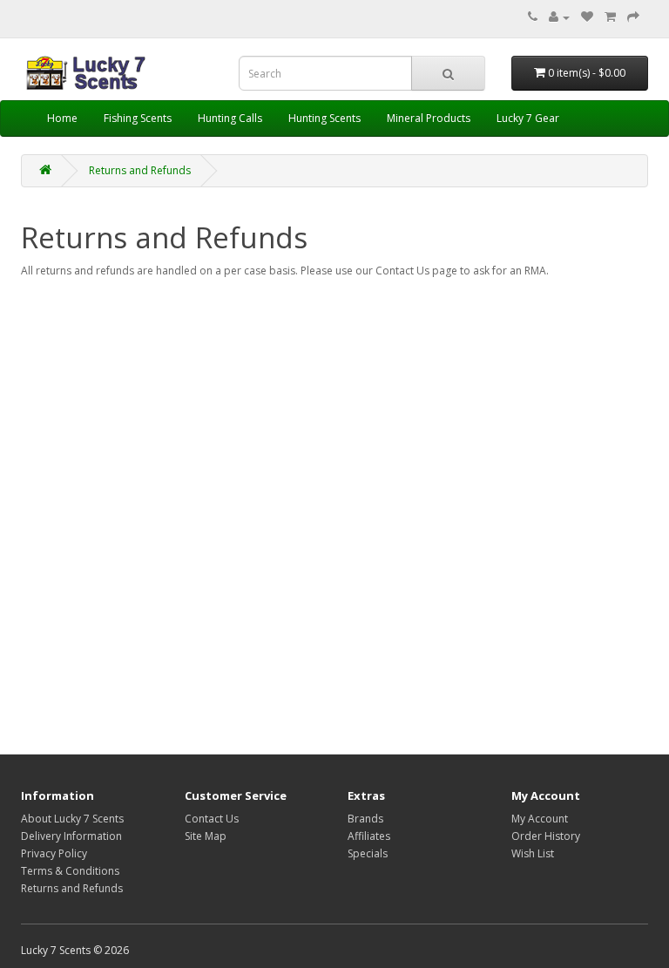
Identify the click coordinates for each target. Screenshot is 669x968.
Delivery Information (71, 836)
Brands (365, 818)
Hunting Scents (324, 118)
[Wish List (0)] (587, 17)
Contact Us (212, 818)
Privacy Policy (54, 853)
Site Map (205, 836)
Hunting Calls (230, 118)
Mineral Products (428, 118)
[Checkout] (633, 17)
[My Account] (559, 17)
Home (62, 118)
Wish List (532, 853)
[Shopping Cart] (610, 17)
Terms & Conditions (70, 870)
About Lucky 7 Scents (72, 818)
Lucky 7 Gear (528, 118)
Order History (545, 836)
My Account (539, 818)
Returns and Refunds (140, 170)
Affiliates (369, 836)
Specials (368, 853)
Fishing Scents (138, 118)
